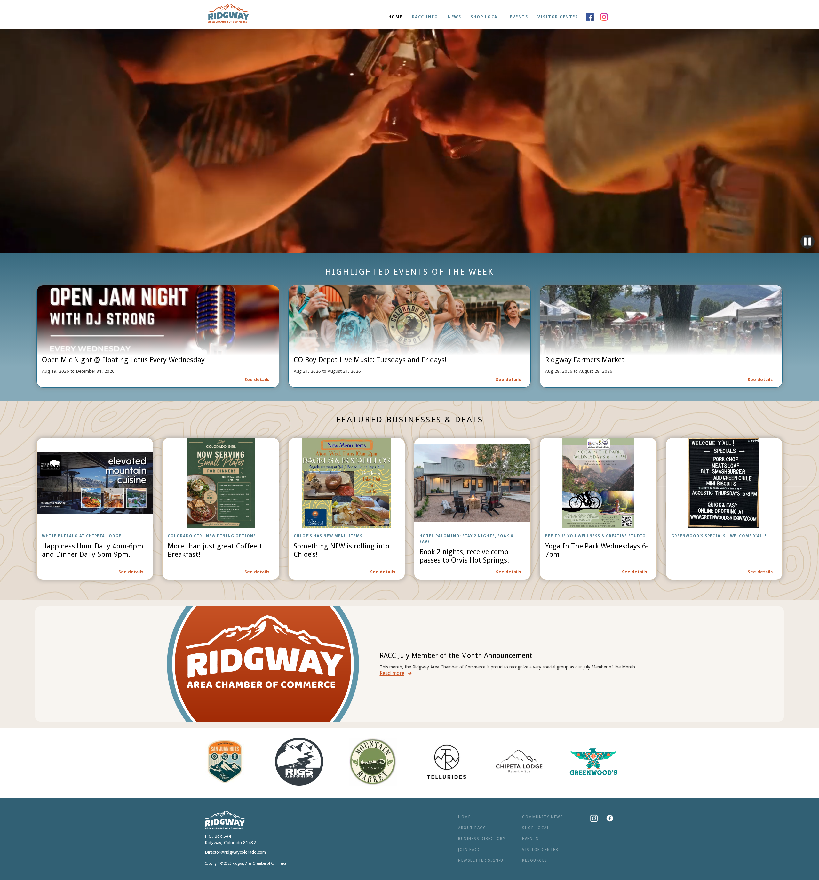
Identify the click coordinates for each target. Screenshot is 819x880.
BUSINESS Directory (481, 838)
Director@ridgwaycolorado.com (235, 852)
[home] (229, 15)
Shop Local (485, 16)
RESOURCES (534, 860)
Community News (542, 817)
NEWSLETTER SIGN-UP (482, 860)
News (454, 16)
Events (519, 16)
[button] (425, 17)
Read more (392, 673)
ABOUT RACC (472, 828)
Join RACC (469, 849)
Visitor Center (557, 16)
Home (395, 16)
